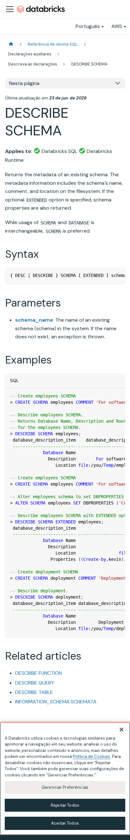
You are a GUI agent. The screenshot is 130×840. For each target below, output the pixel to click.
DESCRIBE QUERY (34, 682)
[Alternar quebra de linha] (105, 275)
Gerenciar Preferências (65, 787)
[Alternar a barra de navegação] (10, 9)
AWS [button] (116, 26)
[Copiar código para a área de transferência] (117, 275)
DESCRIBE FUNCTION (38, 673)
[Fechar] (121, 729)
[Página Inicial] (11, 44)
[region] (65, 778)
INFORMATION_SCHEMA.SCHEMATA (56, 701)
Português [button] (88, 26)
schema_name (34, 320)
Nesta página (24, 83)
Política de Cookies (91, 756)
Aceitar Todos (65, 823)
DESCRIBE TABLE (34, 692)
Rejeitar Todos (65, 805)
